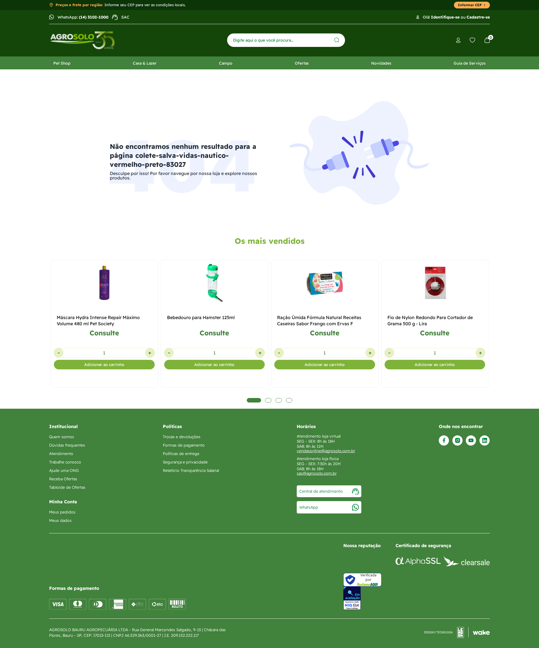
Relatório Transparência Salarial (191, 470)
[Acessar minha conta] (458, 40)
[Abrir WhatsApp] (525, 633)
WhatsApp (308, 507)
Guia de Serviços (470, 63)
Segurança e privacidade (185, 462)
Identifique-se (445, 17)
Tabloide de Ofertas (67, 487)
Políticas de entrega (181, 453)
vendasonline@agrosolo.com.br (326, 450)
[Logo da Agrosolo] (82, 40)
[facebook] (444, 440)
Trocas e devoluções (181, 436)
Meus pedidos (62, 512)
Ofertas (302, 63)
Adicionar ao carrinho (104, 364)
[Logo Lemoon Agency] (457, 632)
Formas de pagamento (184, 445)
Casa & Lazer (145, 63)
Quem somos (61, 436)
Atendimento (61, 453)
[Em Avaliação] (352, 598)
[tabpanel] (104, 356)
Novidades (381, 63)
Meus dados (60, 520)
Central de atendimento (321, 491)
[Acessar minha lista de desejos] (472, 40)
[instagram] (457, 440)
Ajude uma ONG (64, 470)
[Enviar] (336, 40)
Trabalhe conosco (65, 462)
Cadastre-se (478, 17)
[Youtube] (471, 440)
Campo (225, 63)
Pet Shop (61, 63)
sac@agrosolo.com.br (317, 473)
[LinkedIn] (484, 440)
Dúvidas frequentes (67, 445)
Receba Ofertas (63, 478)
